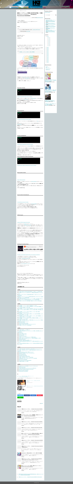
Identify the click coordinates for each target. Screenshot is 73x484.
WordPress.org (48, 69)
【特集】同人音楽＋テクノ (22, 361)
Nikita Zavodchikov (33, 181)
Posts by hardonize (47, 12)
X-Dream (20, 356)
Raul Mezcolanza (21, 371)
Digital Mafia (20, 355)
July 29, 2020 (28, 31)
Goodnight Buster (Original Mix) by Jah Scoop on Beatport (25, 144)
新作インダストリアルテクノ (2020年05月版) (25, 294)
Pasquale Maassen (28, 360)
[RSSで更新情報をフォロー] (20, 401)
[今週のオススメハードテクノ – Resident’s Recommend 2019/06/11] (19, 423)
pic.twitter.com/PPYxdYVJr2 (36, 29)
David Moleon (26, 371)
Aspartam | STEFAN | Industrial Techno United (23, 222)
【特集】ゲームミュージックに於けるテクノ (25, 292)
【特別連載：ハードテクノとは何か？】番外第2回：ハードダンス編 (28, 306)
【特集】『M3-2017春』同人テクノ (24, 357)
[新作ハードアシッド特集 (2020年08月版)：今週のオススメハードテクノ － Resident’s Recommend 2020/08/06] (33, 395)
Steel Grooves (25, 355)
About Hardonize (21, 8)
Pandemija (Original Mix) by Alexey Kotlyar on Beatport (24, 96)
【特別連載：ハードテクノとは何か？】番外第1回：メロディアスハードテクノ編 (30, 308)
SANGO (47, 105)
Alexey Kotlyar (26, 99)
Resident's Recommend (39, 17)
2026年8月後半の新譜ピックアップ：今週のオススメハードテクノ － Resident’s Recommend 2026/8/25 (51, 21)
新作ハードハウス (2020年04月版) (24, 297)
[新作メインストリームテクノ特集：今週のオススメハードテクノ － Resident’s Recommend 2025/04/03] (19, 467)
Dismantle (23, 356)
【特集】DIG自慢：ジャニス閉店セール (24, 329)
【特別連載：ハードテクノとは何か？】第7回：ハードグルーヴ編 (28, 311)
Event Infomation (26, 8)
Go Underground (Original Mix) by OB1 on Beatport (24, 119)
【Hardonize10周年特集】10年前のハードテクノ (25, 343)
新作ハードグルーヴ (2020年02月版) (34, 299)
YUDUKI (47, 92)
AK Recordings (33, 98)
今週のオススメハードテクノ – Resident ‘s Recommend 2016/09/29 (32, 440)
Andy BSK (35, 358)
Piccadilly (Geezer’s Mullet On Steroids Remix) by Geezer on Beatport (26, 165)
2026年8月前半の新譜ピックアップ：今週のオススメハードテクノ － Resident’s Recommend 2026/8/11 (51, 31)
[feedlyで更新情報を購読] (19, 401)
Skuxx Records (19, 124)
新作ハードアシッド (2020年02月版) (24, 299)
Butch (27, 361)
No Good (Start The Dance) (25, 258)
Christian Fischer (27, 356)
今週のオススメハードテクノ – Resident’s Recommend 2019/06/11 (31, 421)
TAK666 (42, 403)
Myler (20, 359)
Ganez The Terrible (33, 203)
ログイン (47, 66)
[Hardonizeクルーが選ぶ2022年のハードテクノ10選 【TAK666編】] (19, 454)
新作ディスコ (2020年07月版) (38, 291)
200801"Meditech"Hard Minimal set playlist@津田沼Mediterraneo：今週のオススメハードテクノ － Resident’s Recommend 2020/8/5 (31, 474)
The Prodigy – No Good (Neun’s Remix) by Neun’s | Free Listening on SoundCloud (28, 254)
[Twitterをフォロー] (18, 401)
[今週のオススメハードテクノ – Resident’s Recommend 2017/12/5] (19, 429)
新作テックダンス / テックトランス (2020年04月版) (26, 296)
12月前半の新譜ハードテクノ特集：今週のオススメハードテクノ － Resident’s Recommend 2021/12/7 (50, 91)
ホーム (17, 8)
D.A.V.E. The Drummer (24, 359)
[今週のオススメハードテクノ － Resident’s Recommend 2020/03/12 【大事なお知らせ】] (19, 447)
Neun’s (30, 257)
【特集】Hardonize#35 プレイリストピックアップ (26, 298)
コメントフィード (48, 68)
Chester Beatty (31, 357)
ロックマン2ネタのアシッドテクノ (25, 263)
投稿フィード (47, 67)
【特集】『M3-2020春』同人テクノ (38, 298)
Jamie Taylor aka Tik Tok (22, 360)
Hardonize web (37, 482)
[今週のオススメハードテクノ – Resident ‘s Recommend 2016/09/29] (19, 441)
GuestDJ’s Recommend (37, 8)
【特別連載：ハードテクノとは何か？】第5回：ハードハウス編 (27, 313)
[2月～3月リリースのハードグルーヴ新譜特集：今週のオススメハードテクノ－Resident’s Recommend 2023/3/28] (19, 416)
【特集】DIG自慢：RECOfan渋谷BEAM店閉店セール (26, 291)
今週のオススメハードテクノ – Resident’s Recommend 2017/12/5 (31, 427)
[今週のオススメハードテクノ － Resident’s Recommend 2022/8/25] (19, 410)
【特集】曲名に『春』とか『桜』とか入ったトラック (26, 358)
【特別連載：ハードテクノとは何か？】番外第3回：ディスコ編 (27, 305)
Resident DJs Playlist (31, 8)
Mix (41, 8)
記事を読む (22, 412)
